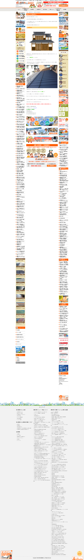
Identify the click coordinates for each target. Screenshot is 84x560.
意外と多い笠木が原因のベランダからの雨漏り (21, 109)
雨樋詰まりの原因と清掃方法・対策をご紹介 (40, 472)
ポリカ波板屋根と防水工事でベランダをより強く (64, 313)
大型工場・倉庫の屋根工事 (38, 438)
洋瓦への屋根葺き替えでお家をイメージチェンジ (21, 209)
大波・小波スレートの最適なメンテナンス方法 (21, 141)
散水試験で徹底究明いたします (38, 430)
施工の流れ (45, 9)
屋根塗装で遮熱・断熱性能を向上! (63, 247)
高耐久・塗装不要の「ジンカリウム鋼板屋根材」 (58, 497)
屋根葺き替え (65, 55)
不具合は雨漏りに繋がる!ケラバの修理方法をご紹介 (59, 465)
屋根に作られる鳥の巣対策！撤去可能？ (64, 320)
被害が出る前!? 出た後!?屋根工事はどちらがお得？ (64, 273)
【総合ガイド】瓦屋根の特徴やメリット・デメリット (59, 443)
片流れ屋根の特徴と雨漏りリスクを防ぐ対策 (21, 162)
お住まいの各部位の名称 (21, 88)
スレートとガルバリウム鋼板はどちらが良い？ (64, 145)
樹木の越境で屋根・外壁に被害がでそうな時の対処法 (64, 289)
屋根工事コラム (31, 12)
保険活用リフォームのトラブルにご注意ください (64, 291)
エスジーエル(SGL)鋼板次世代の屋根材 (20, 220)
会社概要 (64, 9)
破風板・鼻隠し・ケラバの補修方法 (56, 458)
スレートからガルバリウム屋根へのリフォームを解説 (64, 147)
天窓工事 (64, 86)
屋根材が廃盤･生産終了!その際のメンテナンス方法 (59, 468)
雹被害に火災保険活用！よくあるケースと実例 (64, 254)
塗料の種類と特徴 (63, 340)
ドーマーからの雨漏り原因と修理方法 (20, 239)
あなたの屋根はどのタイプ (55, 414)
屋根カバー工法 (65, 59)
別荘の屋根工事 (62, 326)
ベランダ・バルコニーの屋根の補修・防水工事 (40, 435)
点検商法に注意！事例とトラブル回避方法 (40, 424)
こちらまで (35, 107)
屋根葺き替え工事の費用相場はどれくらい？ (64, 178)
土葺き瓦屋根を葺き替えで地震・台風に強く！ (21, 136)
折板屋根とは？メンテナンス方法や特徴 (64, 200)
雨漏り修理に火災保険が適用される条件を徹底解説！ (59, 554)
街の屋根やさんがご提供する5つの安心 (26, 9)
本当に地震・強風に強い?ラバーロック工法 (21, 153)
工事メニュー (51, 9)
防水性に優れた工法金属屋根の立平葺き (20, 149)
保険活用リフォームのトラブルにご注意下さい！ (58, 530)
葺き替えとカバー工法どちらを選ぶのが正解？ (64, 184)
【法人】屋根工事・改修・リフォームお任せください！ (42, 442)
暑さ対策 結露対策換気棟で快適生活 (20, 171)
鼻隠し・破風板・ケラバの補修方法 (21, 104)
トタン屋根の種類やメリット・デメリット (63, 198)
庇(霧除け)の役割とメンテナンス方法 (20, 144)
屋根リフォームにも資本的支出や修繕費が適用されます (42, 453)
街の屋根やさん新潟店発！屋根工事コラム (23, 429)
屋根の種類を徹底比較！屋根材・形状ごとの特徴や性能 (59, 444)
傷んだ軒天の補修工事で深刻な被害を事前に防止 (21, 112)
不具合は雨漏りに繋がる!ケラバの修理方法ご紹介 (21, 107)
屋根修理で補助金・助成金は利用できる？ (63, 256)
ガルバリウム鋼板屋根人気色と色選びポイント (64, 156)
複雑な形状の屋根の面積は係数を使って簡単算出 (58, 479)
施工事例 (32, 9)
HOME (27, 12)
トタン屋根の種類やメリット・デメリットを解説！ (59, 450)
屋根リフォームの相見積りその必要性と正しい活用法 (64, 264)
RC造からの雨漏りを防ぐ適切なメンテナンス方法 (21, 234)
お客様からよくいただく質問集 (56, 420)
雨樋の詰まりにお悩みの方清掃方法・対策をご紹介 (64, 316)
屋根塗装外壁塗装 (64, 82)
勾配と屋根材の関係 (20, 175)
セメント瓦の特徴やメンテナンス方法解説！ (21, 131)
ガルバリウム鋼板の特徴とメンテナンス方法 (21, 222)
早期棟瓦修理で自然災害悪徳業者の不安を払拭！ (21, 139)
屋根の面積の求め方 (20, 155)
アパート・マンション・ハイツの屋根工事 (40, 439)
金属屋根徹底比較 (54, 524)
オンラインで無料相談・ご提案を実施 (39, 413)
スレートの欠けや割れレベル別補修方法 (63, 194)
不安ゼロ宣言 (19, 415)
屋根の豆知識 (19, 194)
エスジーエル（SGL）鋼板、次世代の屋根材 (58, 526)
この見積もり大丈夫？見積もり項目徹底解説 (63, 271)
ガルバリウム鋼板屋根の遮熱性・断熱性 (64, 154)
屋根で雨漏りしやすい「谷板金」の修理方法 (20, 180)
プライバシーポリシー (20, 339)
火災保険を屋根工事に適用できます (39, 434)
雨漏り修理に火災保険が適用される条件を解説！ (64, 252)
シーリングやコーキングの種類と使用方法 (21, 146)
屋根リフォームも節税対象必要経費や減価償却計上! (64, 331)
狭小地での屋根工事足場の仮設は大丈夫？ (63, 214)
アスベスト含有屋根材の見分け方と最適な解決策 (21, 186)
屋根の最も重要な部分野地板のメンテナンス (20, 192)
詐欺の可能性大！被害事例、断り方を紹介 (64, 276)
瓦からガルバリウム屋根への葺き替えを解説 (64, 149)
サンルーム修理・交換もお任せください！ (64, 309)
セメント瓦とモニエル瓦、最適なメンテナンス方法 (59, 454)
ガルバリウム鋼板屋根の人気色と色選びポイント (58, 440)
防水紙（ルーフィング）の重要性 (56, 516)
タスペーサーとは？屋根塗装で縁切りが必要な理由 (59, 464)
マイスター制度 (19, 419)
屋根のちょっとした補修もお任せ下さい (39, 419)
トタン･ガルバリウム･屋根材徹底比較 (20, 215)
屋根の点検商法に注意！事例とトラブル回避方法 (64, 282)
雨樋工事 (64, 67)
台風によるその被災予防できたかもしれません (64, 225)
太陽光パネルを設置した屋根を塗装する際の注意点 (41, 477)
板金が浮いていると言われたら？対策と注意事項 (64, 284)
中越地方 (18, 360)
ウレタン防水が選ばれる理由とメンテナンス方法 (21, 117)
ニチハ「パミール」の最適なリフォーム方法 (58, 423)
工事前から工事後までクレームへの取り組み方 (64, 269)
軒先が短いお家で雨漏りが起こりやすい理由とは (21, 184)
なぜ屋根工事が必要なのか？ (64, 171)
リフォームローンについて (38, 452)
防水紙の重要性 (19, 190)
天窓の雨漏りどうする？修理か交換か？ (21, 242)
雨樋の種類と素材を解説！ (38, 476)
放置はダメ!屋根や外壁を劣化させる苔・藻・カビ (21, 204)
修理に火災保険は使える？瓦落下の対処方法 (64, 229)
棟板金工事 (64, 78)
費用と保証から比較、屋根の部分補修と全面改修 (64, 180)
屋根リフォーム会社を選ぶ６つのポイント (64, 220)
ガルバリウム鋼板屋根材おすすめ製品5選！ (64, 158)
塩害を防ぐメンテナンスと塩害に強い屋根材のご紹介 (59, 533)
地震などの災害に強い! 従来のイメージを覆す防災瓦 (59, 491)
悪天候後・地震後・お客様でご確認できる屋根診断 (59, 416)
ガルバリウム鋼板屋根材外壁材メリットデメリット (64, 163)
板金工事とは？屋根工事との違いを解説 (21, 98)
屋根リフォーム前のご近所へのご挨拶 (63, 266)
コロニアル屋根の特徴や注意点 (62, 196)
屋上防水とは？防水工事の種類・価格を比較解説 (21, 126)
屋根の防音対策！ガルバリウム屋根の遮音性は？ (64, 165)
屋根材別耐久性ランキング (19, 199)
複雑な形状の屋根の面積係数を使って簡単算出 (21, 158)
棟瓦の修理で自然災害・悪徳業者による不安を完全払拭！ (60, 470)
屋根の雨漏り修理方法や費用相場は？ (21, 232)
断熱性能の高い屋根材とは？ (19, 244)
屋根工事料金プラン (37, 415)
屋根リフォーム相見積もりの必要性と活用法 (40, 449)
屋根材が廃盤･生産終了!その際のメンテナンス (20, 206)
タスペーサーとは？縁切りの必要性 (20, 114)
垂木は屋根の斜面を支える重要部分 (39, 457)
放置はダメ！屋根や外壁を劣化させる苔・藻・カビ (59, 534)
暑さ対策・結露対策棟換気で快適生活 (57, 482)
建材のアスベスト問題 (20, 188)
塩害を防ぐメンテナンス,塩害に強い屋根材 (21, 201)
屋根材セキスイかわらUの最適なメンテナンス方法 (64, 209)
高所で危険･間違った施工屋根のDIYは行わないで (21, 227)
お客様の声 (38, 9)
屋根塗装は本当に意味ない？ (19, 93)
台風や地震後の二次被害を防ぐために (64, 231)
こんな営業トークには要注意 (63, 278)
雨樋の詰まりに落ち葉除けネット (39, 473)
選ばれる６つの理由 (20, 413)
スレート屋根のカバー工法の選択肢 (64, 191)
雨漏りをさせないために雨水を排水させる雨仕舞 (21, 177)
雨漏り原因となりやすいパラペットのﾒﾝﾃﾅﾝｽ (21, 122)
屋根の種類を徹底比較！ (62, 187)
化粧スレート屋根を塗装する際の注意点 (63, 205)
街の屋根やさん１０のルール (21, 414)
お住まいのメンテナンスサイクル (56, 511)
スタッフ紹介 (19, 332)
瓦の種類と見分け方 (20, 182)
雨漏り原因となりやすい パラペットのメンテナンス (41, 462)
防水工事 (64, 70)
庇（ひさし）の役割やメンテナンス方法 (21, 237)
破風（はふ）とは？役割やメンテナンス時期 (21, 256)
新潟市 (18, 357)
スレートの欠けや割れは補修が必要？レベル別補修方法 (59, 449)
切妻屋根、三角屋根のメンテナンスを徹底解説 (21, 164)
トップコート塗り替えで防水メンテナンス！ (21, 254)
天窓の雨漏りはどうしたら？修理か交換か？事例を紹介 (59, 459)
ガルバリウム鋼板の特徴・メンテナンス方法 (58, 496)
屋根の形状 (53, 474)
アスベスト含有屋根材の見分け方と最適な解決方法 (59, 492)
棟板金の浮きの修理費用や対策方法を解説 (21, 100)
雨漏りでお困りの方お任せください (39, 418)
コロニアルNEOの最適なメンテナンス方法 (64, 212)
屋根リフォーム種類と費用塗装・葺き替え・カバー (64, 189)
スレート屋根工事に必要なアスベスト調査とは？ (21, 251)
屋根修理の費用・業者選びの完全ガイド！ (21, 91)
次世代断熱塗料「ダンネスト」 (62, 245)
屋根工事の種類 (63, 52)
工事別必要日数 (62, 218)
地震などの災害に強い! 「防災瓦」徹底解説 (63, 238)
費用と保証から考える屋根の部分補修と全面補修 (41, 454)
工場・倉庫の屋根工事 (63, 322)
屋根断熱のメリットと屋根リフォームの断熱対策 (21, 246)
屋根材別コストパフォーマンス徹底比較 (21, 196)
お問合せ (18, 341)
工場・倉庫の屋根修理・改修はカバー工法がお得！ (64, 311)
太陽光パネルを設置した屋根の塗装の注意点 (64, 203)
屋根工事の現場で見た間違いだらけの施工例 (63, 240)
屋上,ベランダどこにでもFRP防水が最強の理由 (21, 124)
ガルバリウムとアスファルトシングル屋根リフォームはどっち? (21, 212)
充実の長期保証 (19, 418)
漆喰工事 (64, 63)
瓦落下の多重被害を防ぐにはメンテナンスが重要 (64, 227)
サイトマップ (19, 440)
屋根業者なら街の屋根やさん (21, 436)
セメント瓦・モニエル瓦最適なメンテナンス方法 (21, 134)
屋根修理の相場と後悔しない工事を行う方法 (63, 175)
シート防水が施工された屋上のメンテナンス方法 (21, 119)
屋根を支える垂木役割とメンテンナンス (20, 229)
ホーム (19, 9)
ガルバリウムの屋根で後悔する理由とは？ (20, 217)
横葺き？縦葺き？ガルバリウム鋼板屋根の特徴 (64, 161)
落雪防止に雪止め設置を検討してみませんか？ (40, 467)
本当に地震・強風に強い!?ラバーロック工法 (58, 538)
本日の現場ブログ (19, 426)
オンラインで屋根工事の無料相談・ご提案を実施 (64, 262)
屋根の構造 (18, 102)
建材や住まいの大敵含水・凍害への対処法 (20, 173)
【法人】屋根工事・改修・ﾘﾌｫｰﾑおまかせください (64, 329)
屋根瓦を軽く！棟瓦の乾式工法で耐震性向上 (63, 234)
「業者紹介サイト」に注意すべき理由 (63, 293)
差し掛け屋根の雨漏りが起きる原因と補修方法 (21, 167)
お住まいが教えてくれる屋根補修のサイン (64, 182)
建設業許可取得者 (19, 334)
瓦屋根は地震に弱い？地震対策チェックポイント (64, 236)
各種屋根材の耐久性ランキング (56, 520)
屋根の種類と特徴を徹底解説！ (20, 86)
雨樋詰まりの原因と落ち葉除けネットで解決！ (64, 318)
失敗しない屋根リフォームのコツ (63, 173)
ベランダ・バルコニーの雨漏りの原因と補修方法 (21, 129)
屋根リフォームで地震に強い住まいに (39, 433)
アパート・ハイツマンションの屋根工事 (63, 324)
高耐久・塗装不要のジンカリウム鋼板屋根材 (21, 224)
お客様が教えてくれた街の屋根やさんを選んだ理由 (24, 428)
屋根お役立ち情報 (62, 222)
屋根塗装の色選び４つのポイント (62, 243)
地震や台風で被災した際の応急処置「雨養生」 (21, 151)
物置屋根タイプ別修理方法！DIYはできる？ (63, 307)
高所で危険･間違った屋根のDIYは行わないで (58, 500)
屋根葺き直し (65, 74)
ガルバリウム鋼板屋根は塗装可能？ (64, 152)
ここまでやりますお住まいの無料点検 (58, 9)
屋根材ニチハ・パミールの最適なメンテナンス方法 (64, 207)
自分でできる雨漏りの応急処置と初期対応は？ (64, 250)
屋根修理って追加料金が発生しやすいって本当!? (64, 287)
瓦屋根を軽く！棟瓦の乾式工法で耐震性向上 (58, 488)
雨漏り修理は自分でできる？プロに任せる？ (21, 95)
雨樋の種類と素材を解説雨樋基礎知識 (21, 249)
